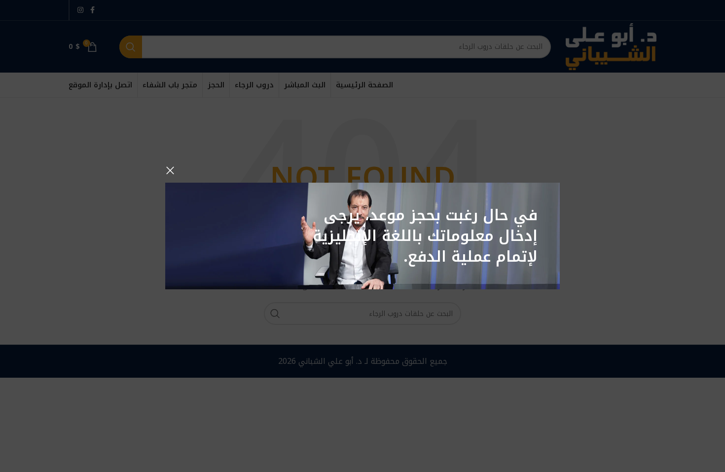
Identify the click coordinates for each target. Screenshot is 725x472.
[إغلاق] (170, 170)
